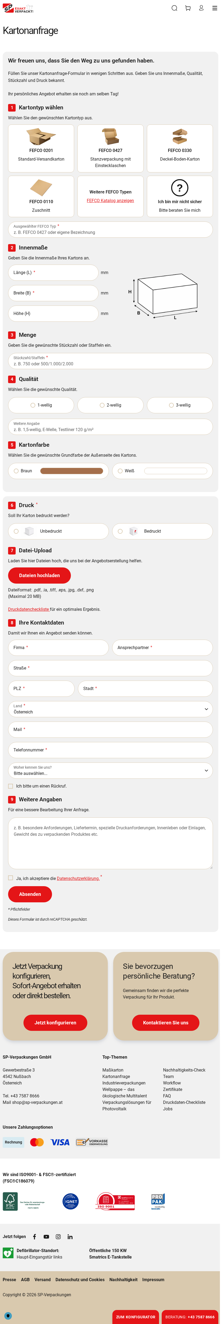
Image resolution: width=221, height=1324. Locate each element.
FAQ (167, 1095)
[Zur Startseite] (18, 8)
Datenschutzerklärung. (78, 878)
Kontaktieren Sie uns (165, 1022)
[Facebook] (34, 1236)
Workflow (172, 1083)
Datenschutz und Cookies (80, 1279)
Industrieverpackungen (124, 1083)
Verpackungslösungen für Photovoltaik (126, 1105)
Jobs (167, 1108)
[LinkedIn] (70, 1236)
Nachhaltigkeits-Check (184, 1070)
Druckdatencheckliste (29, 609)
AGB (25, 1279)
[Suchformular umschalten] (174, 8)
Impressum (153, 1279)
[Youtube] (46, 1236)
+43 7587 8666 (25, 1095)
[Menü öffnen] (214, 8)
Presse (9, 1279)
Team (168, 1076)
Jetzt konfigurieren (55, 1022)
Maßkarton (112, 1070)
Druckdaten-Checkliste (184, 1102)
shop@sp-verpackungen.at (37, 1102)
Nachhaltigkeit (123, 1279)
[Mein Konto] (201, 8)
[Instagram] (58, 1236)
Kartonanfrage (116, 1076)
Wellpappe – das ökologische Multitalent (124, 1092)
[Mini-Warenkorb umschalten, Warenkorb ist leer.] (187, 8)
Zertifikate (172, 1089)
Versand (42, 1279)
